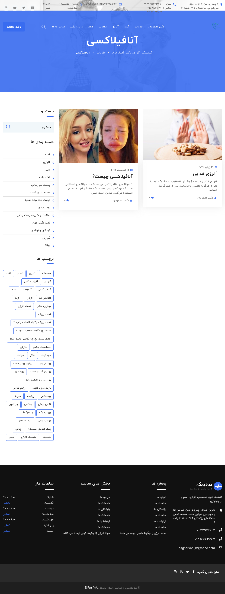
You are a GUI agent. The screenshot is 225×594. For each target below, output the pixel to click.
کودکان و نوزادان (40, 230)
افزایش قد (45, 298)
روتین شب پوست (40, 371)
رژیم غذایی (19, 388)
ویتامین (13, 404)
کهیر (11, 437)
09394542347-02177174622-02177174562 (153, 8)
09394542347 (205, 539)
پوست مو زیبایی (40, 185)
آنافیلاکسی (44, 290)
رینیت (30, 396)
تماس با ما (58, 27)
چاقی (18, 429)
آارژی (32, 273)
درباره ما (161, 497)
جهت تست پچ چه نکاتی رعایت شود (30, 339)
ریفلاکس (46, 396)
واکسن (28, 404)
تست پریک (44, 314)
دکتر (32, 355)
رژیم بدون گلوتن (41, 388)
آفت (8, 273)
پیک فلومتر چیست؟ (39, 429)
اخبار (47, 170)
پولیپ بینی (44, 421)
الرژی (30, 298)
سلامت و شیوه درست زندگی (33, 215)
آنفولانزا (27, 290)
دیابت (20, 355)
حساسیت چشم (42, 347)
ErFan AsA (91, 588)
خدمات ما (160, 503)
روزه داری (19, 371)
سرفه (18, 396)
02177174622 (206, 530)
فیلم (91, 27)
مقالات (103, 27)
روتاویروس (45, 363)
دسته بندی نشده (40, 192)
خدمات (138, 27)
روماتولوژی (44, 208)
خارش (23, 347)
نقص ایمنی (44, 404)
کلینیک (47, 437)
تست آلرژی (24, 306)
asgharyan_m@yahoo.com (101, 4)
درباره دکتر (76, 27)
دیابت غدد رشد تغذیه (37, 200)
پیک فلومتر (25, 421)
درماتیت (46, 355)
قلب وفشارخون (41, 223)
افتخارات (44, 177)
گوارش (46, 238)
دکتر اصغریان (156, 27)
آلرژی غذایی (205, 174)
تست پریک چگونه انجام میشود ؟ (32, 322)
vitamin (46, 273)
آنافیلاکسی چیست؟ (112, 176)
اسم (14, 290)
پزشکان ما (160, 509)
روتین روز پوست (22, 363)
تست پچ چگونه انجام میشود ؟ (33, 331)
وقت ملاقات (14, 27)
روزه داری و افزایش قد (38, 380)
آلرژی (115, 27)
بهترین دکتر (44, 306)
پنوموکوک (27, 412)
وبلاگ (47, 245)
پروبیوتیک (45, 412)
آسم (126, 27)
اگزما (17, 298)
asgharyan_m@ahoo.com (197, 548)
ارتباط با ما (159, 521)
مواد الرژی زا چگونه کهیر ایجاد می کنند (143, 533)
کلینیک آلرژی (28, 437)
